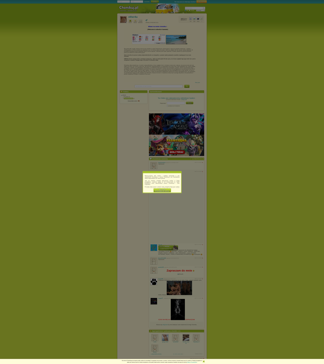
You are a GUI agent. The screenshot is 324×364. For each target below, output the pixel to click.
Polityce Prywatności (192, 362)
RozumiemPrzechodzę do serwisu (162, 190)
